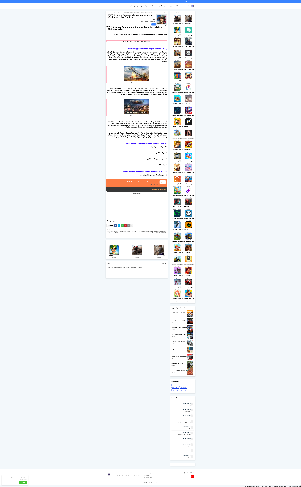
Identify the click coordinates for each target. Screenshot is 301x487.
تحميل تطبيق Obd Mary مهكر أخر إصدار (177, 218)
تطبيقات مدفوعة (157, 6)
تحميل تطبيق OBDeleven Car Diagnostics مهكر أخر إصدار (188, 218)
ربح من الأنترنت (175, 390)
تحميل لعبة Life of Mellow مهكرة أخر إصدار (177, 92)
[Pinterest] (125, 225)
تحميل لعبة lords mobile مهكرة (179, 349)
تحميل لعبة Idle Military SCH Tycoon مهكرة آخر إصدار (114, 255)
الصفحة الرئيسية (173, 6)
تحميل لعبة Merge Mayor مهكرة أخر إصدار (177, 275)
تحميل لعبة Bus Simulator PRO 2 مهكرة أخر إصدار (188, 241)
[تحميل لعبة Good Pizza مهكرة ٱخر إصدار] (190, 371)
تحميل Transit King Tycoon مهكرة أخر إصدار (177, 264)
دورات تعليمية (132, 6)
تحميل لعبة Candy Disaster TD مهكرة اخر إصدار (177, 126)
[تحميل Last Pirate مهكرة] (190, 364)
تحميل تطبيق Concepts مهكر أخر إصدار (177, 184)
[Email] (128, 225)
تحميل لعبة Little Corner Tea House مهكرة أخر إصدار (177, 298)
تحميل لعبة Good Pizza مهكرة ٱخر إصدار (179, 370)
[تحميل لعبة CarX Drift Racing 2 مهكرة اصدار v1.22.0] (190, 313)
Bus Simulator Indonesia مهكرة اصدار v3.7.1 (179, 327)
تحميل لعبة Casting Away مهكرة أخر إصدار (188, 103)
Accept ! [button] (22, 482)
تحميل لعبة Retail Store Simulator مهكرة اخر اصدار (188, 81)
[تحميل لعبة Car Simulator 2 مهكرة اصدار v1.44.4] (190, 342)
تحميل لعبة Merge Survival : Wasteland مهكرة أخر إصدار (177, 149)
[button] (189, 6)
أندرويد (164, 6)
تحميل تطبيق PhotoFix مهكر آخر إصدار (188, 126)
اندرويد (157, 12)
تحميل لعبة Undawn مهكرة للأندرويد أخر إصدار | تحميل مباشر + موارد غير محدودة (159, 255)
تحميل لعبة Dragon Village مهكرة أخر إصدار (177, 252)
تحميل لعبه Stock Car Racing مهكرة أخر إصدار (188, 287)
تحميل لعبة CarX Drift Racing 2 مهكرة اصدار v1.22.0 (179, 313)
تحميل (162, 182)
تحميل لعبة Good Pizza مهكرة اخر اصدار (188, 69)
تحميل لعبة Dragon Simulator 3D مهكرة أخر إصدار (177, 229)
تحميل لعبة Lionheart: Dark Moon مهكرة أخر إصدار (177, 172)
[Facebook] (115, 225)
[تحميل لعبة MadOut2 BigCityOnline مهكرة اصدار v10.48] (190, 321)
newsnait (183, 6)
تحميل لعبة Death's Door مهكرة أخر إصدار (188, 138)
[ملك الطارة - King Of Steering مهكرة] (190, 335)
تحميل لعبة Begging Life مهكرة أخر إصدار (188, 264)
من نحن (193, 1)
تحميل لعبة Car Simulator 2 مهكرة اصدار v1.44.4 (179, 341)
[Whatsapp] (122, 225)
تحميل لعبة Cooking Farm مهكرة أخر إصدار (177, 195)
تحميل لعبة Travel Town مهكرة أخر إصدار (188, 161)
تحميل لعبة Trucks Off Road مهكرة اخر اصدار (136, 255)
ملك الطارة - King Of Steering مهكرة (179, 334)
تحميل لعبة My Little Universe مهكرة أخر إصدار (177, 81)
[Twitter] (119, 225)
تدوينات (146, 6)
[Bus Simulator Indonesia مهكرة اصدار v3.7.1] (190, 328)
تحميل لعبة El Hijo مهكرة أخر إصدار (188, 275)
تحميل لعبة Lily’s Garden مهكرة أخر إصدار (177, 287)
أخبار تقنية (150, 6)
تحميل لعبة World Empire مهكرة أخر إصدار (177, 161)
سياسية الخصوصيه (186, 1)
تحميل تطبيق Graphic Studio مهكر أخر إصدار (188, 195)
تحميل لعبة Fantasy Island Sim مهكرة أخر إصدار (177, 103)
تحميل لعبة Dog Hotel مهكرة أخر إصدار (188, 252)
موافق (21, 479)
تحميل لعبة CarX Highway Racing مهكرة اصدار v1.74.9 (179, 356)
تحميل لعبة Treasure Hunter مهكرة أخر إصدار (177, 241)
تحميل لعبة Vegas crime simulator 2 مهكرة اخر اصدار (177, 58)
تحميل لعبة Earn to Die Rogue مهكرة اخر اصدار (177, 69)
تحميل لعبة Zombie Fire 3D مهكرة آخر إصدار (188, 46)
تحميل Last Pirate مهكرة (177, 363)
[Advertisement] (136, 207)
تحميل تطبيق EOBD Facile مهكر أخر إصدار (188, 229)
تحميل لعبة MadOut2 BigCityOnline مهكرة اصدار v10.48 (179, 320)
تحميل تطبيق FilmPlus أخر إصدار (188, 92)
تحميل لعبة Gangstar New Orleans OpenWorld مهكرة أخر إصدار (188, 115)
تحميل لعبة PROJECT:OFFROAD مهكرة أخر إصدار (188, 207)
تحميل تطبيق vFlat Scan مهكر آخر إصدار (188, 35)
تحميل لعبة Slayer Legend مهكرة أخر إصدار (188, 149)
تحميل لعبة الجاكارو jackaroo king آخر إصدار (177, 46)
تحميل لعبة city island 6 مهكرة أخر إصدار (177, 138)
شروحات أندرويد (139, 6)
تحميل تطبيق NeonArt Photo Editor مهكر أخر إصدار (177, 207)
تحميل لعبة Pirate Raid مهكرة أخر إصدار (188, 184)
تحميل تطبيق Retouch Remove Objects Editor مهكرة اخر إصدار (177, 115)
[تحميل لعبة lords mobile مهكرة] (190, 350)
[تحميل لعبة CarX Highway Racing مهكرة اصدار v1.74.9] (190, 357)
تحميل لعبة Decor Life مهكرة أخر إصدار (188, 172)
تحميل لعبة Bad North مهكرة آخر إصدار (188, 58)
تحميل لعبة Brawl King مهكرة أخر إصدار (188, 298)
